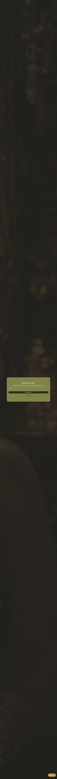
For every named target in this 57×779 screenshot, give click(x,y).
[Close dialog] (49, 379)
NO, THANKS (28, 395)
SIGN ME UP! (28, 392)
